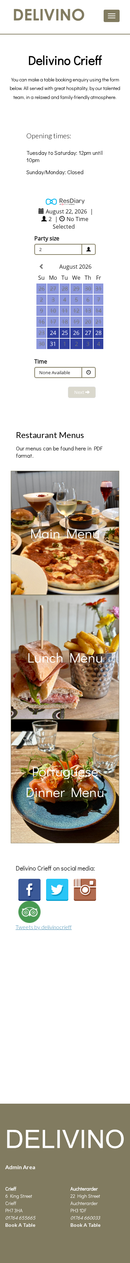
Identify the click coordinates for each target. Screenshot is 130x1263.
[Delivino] (65, 1150)
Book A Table (20, 1225)
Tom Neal (45, 1166)
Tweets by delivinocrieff (44, 927)
